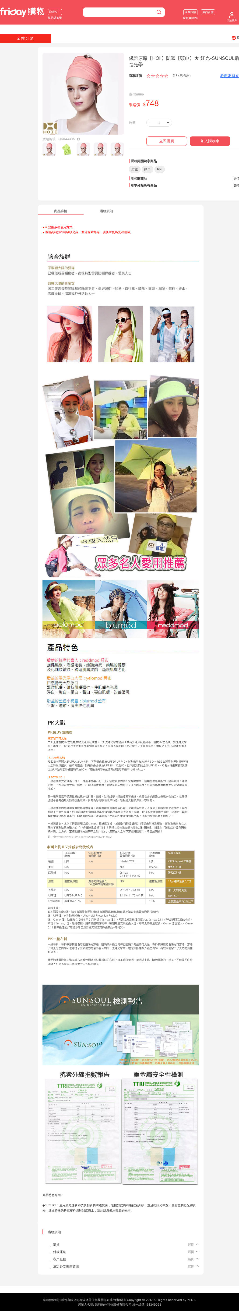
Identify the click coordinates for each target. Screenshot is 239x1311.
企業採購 (190, 12)
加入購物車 (210, 141)
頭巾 (147, 169)
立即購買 (166, 141)
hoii (159, 169)
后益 (134, 169)
